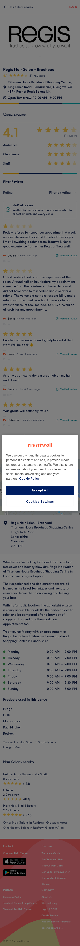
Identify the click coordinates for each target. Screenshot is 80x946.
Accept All (40, 490)
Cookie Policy (29, 478)
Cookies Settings (40, 501)
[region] (40, 473)
